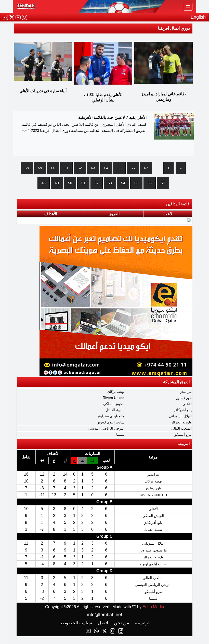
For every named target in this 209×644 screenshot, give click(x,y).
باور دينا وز (184, 398)
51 (83, 183)
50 (70, 183)
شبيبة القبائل (115, 410)
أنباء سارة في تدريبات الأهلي (43, 91)
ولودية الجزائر (181, 422)
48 (44, 183)
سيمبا (120, 434)
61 (66, 168)
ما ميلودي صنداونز (110, 416)
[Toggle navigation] (188, 7)
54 (123, 183)
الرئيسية (142, 622)
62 (80, 168)
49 (57, 183)
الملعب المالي (181, 428)
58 (27, 168)
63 (93, 168)
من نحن (121, 622)
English (198, 17)
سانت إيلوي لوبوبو (110, 422)
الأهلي (187, 404)
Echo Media (153, 607)
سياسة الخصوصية (75, 622)
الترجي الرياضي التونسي (106, 428)
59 (40, 168)
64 (106, 168)
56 (150, 183)
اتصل (102, 622)
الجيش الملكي (113, 404)
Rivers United (113, 398)
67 (146, 168)
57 (163, 183)
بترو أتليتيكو (183, 434)
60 (53, 168)
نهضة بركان (115, 391)
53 (110, 183)
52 (97, 183)
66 (133, 168)
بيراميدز (186, 391)
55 (136, 183)
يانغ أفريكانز (183, 410)
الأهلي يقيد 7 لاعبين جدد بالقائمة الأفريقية (112, 117)
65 (119, 168)
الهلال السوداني (180, 416)
